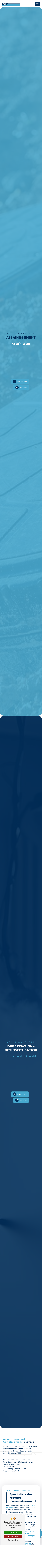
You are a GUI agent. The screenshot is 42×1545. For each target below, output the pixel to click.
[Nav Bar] (37, 4)
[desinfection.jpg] (21, 1072)
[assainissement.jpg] (21, 361)
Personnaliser (13, 1540)
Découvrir (23, 387)
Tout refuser (13, 1536)
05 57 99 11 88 (22, 381)
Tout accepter (13, 1532)
